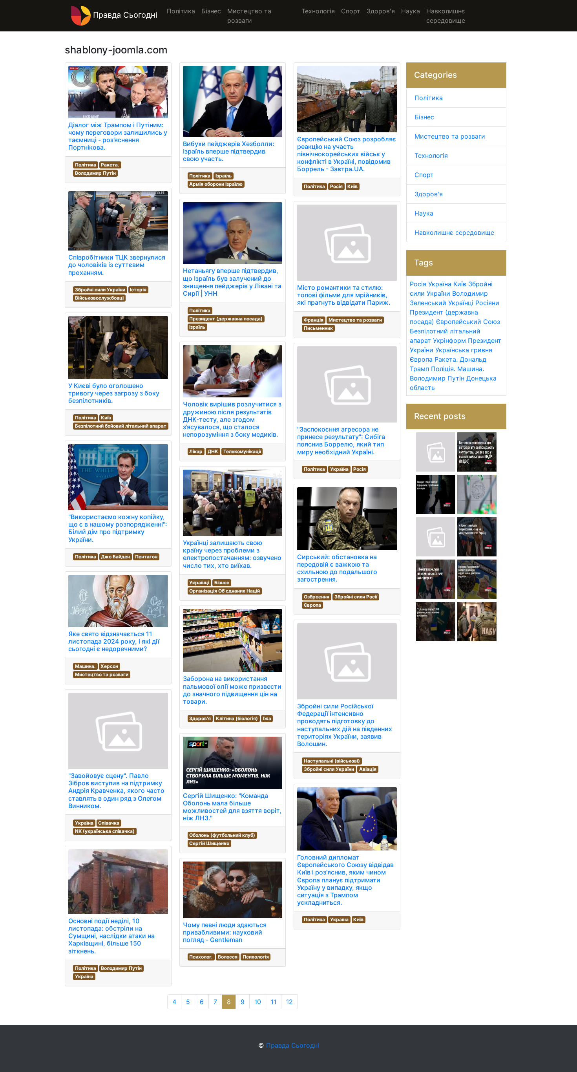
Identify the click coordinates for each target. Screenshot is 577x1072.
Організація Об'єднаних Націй (224, 591)
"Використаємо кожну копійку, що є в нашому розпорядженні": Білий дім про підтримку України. (117, 528)
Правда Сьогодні (124, 15)
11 (273, 1002)
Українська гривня (463, 350)
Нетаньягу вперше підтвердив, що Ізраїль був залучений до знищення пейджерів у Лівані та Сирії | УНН (232, 282)
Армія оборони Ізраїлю (216, 184)
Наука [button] (410, 11)
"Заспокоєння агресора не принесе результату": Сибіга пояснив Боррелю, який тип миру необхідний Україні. (341, 440)
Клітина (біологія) (237, 718)
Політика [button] (181, 11)
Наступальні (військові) (332, 761)
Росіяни (487, 303)
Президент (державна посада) (226, 319)
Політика (85, 165)
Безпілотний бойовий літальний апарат (120, 426)
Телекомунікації (242, 451)
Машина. (85, 666)
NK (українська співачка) (105, 831)
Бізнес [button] (211, 11)
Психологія (256, 957)
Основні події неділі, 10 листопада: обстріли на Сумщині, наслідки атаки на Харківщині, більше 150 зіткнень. (111, 936)
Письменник (318, 328)
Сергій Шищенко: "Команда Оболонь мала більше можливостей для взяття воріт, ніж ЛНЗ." (232, 807)
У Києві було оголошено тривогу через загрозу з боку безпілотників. (113, 393)
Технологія (431, 155)
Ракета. (110, 165)
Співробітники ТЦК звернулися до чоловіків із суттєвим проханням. (116, 264)
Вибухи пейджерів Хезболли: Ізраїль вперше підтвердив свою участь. (228, 151)
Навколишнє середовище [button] (445, 15)
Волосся (227, 957)
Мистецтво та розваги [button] (249, 15)
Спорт (424, 175)
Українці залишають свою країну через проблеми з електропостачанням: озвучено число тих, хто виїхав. (232, 554)
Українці (199, 582)
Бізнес (221, 582)
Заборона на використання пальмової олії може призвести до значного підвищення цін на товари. (232, 690)
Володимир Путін (95, 173)
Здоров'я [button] (381, 11)
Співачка (108, 823)
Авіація (367, 769)
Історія (138, 290)
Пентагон (146, 557)
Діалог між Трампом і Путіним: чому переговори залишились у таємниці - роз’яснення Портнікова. (117, 136)
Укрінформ (449, 340)
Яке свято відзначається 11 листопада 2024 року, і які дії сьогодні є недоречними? (113, 641)
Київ (106, 418)
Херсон (109, 666)
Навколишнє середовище (454, 232)
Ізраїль (223, 176)
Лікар (196, 451)
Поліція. (443, 369)
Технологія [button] (318, 11)
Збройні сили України (100, 290)
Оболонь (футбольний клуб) (222, 835)
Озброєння (316, 597)
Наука (423, 213)
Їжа (267, 718)
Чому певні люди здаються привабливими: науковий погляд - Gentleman (225, 932)
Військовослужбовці (99, 298)
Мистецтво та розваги (101, 674)
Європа (312, 605)
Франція (313, 320)
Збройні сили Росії (355, 597)
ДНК (213, 451)
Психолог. (201, 957)
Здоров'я (200, 718)
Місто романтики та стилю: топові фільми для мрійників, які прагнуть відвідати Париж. (344, 295)
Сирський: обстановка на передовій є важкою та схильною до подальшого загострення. (337, 568)
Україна (84, 823)
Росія (336, 186)
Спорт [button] (350, 11)
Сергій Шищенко (209, 843)
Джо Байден (115, 557)
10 (257, 1002)
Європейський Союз (468, 322)
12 (289, 1002)
